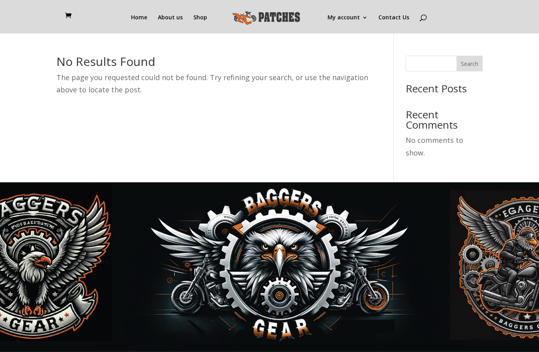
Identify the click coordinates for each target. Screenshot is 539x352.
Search (469, 63)
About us (170, 18)
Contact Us (393, 18)
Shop (200, 18)
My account (344, 18)
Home (139, 18)
